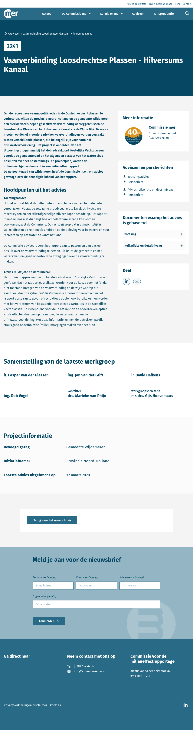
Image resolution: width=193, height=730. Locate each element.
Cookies (55, 705)
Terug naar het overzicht (50, 520)
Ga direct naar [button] (17, 656)
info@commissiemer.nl (90, 671)
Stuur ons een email (162, 133)
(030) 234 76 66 (162, 138)
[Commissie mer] (11, 13)
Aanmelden (46, 621)
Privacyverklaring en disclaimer (25, 705)
